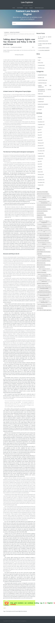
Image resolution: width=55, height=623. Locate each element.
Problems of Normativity (41, 272)
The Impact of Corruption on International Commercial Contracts (44, 291)
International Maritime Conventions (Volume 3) (44, 243)
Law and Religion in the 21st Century (43, 251)
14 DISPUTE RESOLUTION (43, 41)
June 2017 (40, 132)
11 (10, 570)
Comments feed (41, 65)
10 (14, 561)
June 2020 (40, 116)
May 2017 (40, 135)
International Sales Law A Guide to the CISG (44, 247)
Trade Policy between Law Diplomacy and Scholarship (44, 305)
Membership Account (39, 7)
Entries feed (40, 62)
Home (13, 7)
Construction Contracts (41, 206)
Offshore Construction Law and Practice (44, 269)
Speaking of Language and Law (42, 283)
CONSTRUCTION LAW (42, 82)
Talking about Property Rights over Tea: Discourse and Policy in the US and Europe (19, 41)
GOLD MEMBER (20, 7)
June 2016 (40, 164)
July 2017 (40, 129)
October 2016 (40, 153)
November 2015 (41, 182)
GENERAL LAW (41, 99)
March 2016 (40, 171)
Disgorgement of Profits (41, 214)
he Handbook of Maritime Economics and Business (44, 225)
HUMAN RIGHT (41, 101)
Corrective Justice (40, 212)
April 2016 (40, 169)
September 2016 (41, 156)
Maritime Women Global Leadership (43, 264)
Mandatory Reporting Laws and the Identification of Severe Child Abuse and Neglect (44, 257)
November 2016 (41, 150)
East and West (39, 216)
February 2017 (41, 142)
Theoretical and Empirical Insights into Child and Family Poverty (44, 294)
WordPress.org (41, 68)
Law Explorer (27, 2)
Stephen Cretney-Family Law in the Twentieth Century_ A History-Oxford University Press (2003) (44, 287)
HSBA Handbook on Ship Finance (43, 228)
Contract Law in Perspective (42, 210)
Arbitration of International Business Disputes (44, 196)
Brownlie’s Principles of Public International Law (44, 202)
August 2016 (40, 158)
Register (31, 7)
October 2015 (40, 185)
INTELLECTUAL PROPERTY (15, 32)
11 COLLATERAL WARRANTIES (44, 50)
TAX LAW (40, 109)
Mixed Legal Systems (41, 266)
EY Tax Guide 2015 (48, 216)
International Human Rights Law (43, 240)
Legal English (39, 253)
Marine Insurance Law (41, 262)
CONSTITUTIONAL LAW (42, 80)
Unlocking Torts (40, 307)
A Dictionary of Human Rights (42, 191)
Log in (39, 60)
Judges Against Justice (41, 249)
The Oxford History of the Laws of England (44, 298)
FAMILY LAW (40, 93)
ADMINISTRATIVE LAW (42, 75)
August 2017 (40, 127)
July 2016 (40, 161)
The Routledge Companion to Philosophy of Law (44, 301)
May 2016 (40, 166)
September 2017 (41, 124)
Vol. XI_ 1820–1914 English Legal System (44, 309)
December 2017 (41, 121)
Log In (26, 7)
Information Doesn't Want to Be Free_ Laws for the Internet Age (44, 234)
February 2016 (41, 174)
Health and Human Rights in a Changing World (44, 222)
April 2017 (40, 137)
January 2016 (40, 177)
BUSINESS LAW (41, 77)
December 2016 (41, 148)
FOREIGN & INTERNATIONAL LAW (44, 96)
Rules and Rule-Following (41, 277)
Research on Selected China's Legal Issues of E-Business (44, 275)
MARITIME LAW (41, 107)
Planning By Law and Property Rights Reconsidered (16, 611)
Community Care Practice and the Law (44, 204)
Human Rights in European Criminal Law (44, 231)
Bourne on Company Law (41, 199)
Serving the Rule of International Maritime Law (44, 280)
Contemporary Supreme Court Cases (43, 208)
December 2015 (41, 179)
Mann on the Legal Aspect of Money (43, 260)
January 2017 (40, 145)
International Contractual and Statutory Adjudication (44, 238)
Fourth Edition (39, 219)
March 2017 (40, 140)
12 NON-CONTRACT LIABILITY (43, 47)
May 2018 (40, 119)
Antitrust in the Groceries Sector (43, 193)
